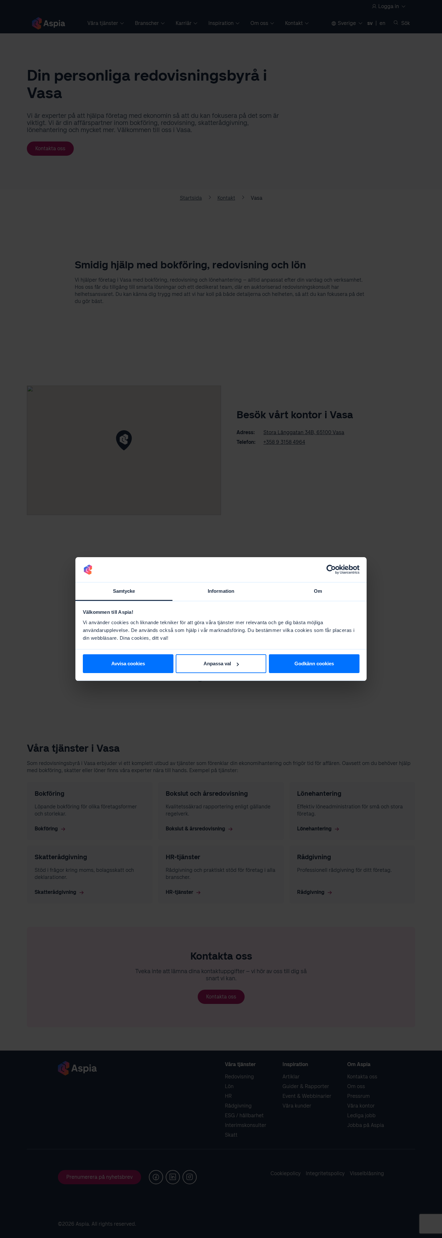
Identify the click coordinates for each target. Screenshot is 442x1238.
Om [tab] (318, 591)
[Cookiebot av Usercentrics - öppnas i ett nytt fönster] (331, 570)
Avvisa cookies (128, 663)
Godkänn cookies (314, 663)
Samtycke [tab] (124, 591)
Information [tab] (221, 591)
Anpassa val (217, 663)
